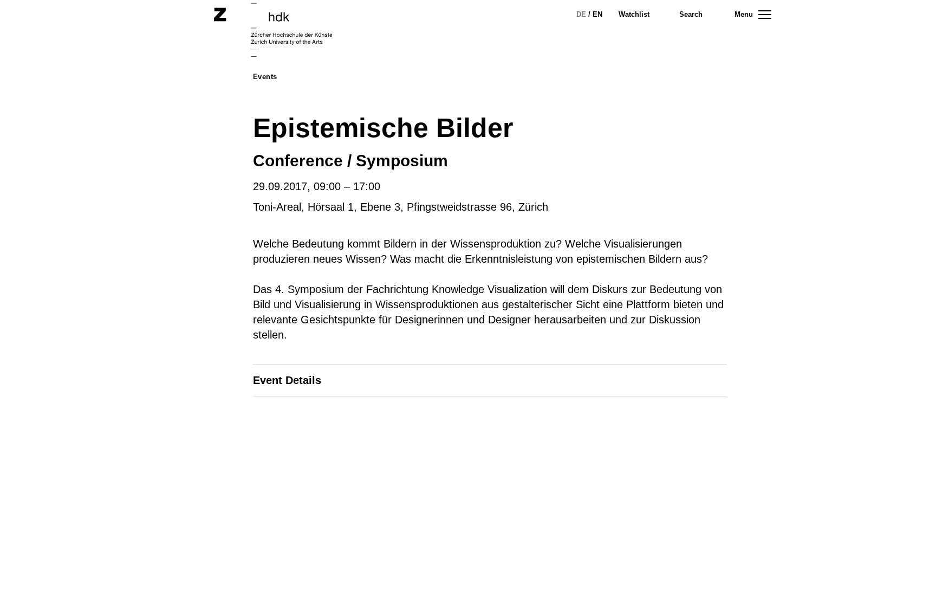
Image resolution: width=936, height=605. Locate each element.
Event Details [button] (287, 380)
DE (581, 14)
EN (597, 14)
